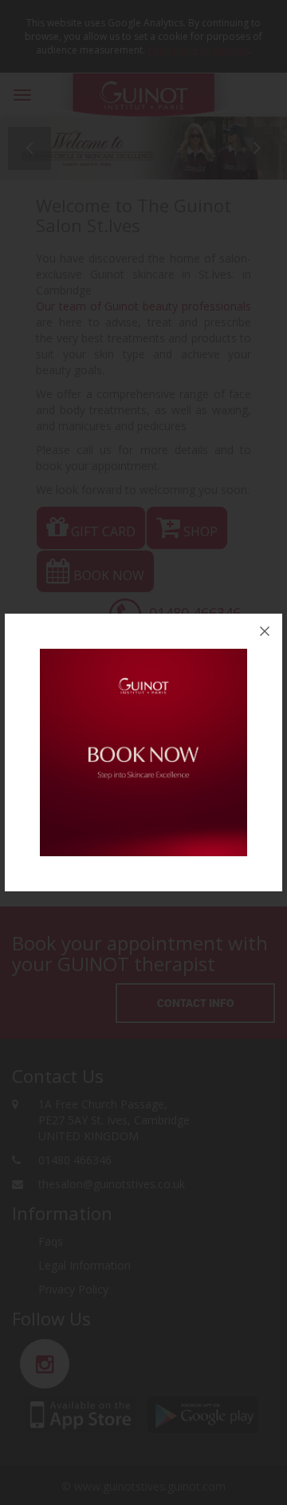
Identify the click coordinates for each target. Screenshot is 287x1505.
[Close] (264, 631)
